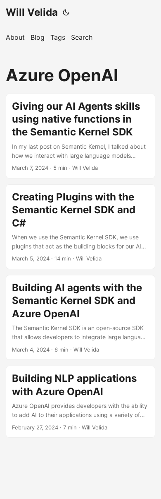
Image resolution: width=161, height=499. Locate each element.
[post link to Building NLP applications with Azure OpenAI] (80, 401)
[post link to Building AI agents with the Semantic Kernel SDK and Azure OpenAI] (80, 317)
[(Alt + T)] (66, 12)
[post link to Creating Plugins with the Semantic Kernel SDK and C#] (80, 227)
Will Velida (32, 12)
